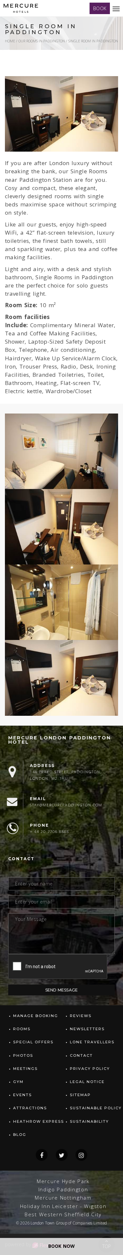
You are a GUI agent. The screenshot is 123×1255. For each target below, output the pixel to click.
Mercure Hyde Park (63, 1181)
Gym (18, 1081)
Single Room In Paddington (93, 40)
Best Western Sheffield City (63, 1214)
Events (22, 1095)
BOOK (99, 8)
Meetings (25, 1068)
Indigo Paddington (63, 1189)
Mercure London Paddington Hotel (59, 740)
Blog (19, 1134)
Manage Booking (35, 1015)
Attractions (30, 1108)
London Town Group (49, 1222)
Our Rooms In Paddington (41, 40)
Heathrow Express (38, 1121)
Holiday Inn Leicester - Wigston (63, 1206)
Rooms (22, 1029)
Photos (23, 1055)
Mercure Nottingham (63, 1198)
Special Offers (33, 1042)
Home (10, 40)
